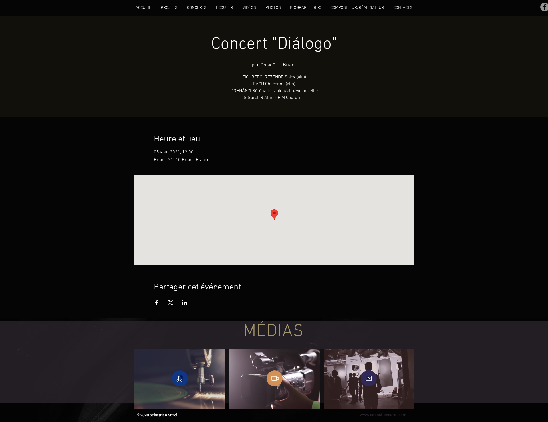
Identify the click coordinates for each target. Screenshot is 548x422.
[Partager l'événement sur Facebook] (156, 302)
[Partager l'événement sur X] (170, 302)
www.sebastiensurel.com (383, 414)
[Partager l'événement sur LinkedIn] (184, 302)
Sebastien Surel (163, 414)
